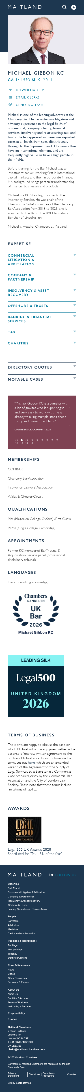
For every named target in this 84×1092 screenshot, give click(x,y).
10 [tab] (17, 443)
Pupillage (12, 945)
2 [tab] (22, 440)
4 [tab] (32, 440)
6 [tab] (42, 440)
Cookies (71, 1074)
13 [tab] (32, 443)
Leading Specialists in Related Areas (27, 909)
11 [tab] (22, 443)
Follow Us (65, 875)
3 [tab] (27, 440)
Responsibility (16, 1013)
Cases (11, 974)
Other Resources (17, 978)
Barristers (13, 921)
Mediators (13, 929)
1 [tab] (17, 440)
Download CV (30, 90)
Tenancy (12, 953)
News (11, 969)
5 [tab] (37, 440)
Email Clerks (28, 97)
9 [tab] (57, 440)
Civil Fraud (13, 888)
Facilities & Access (18, 998)
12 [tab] (27, 443)
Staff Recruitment (17, 957)
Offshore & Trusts (18, 905)
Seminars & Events (18, 982)
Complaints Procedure (49, 1074)
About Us (13, 994)
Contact (12, 1019)
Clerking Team (29, 105)
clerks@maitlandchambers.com (26, 1049)
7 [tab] (47, 440)
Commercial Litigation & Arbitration (26, 892)
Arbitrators (13, 925)
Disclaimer (34, 1074)
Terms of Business (18, 1002)
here (31, 762)
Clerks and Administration (21, 933)
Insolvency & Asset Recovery (24, 900)
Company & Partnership (21, 896)
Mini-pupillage (15, 949)
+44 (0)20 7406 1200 (21, 1042)
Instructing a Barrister (19, 1006)
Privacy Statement (13, 1074)
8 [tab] (52, 440)
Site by (19, 1083)
